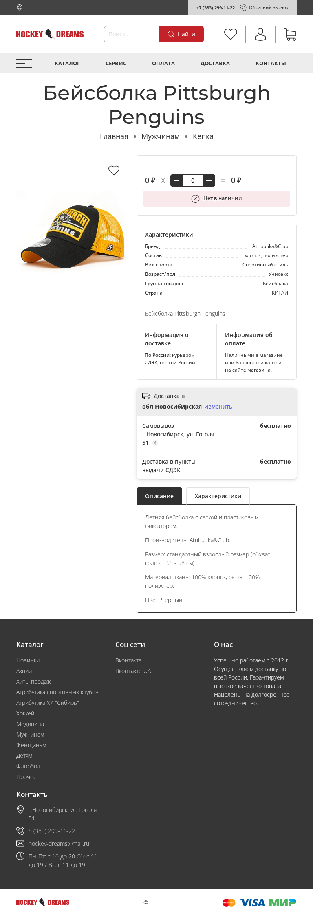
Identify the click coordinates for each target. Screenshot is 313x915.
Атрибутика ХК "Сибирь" (47, 702)
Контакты (271, 63)
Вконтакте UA (133, 671)
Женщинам (31, 745)
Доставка (215, 63)
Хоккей (25, 713)
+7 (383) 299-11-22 (215, 7)
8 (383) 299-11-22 (52, 831)
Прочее (26, 777)
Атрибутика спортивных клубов (57, 692)
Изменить (218, 406)
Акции (24, 671)
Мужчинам (160, 136)
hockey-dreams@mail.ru (59, 843)
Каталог (67, 63)
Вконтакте (128, 660)
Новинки (28, 660)
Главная (114, 136)
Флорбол (28, 766)
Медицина (30, 724)
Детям (24, 755)
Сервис (116, 63)
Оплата (163, 63)
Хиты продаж (33, 681)
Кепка (203, 136)
